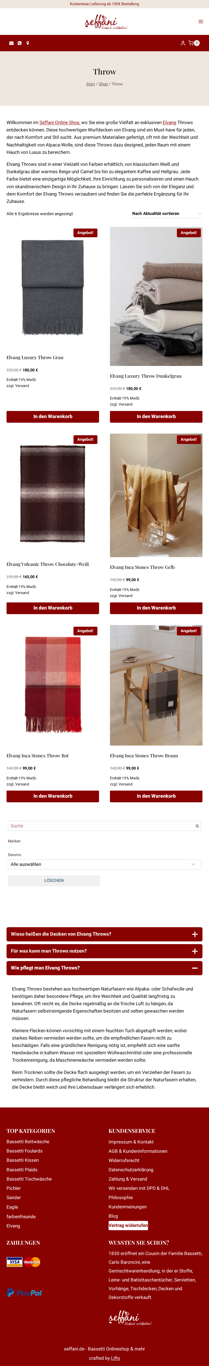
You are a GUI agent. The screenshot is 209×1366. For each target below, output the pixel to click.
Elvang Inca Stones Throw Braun (144, 755)
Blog (113, 1216)
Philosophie (121, 1197)
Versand (22, 386)
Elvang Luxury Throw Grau (35, 357)
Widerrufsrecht (124, 1160)
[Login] (183, 43)
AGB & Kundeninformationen (138, 1151)
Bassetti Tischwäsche (29, 1179)
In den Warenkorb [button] (52, 416)
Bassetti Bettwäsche (28, 1141)
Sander (14, 1197)
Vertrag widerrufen (128, 1225)
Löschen (54, 880)
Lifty (115, 1358)
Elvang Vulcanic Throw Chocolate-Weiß (48, 564)
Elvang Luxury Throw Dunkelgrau (146, 376)
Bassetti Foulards (25, 1151)
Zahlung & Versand (128, 1179)
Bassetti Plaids (22, 1169)
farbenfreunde (21, 1216)
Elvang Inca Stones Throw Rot (38, 755)
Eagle (12, 1207)
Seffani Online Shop (59, 122)
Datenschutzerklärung (131, 1169)
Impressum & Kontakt (131, 1142)
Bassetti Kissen (23, 1160)
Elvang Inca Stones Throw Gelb (142, 567)
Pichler (14, 1188)
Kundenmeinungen (128, 1206)
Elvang (169, 122)
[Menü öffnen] (202, 21)
